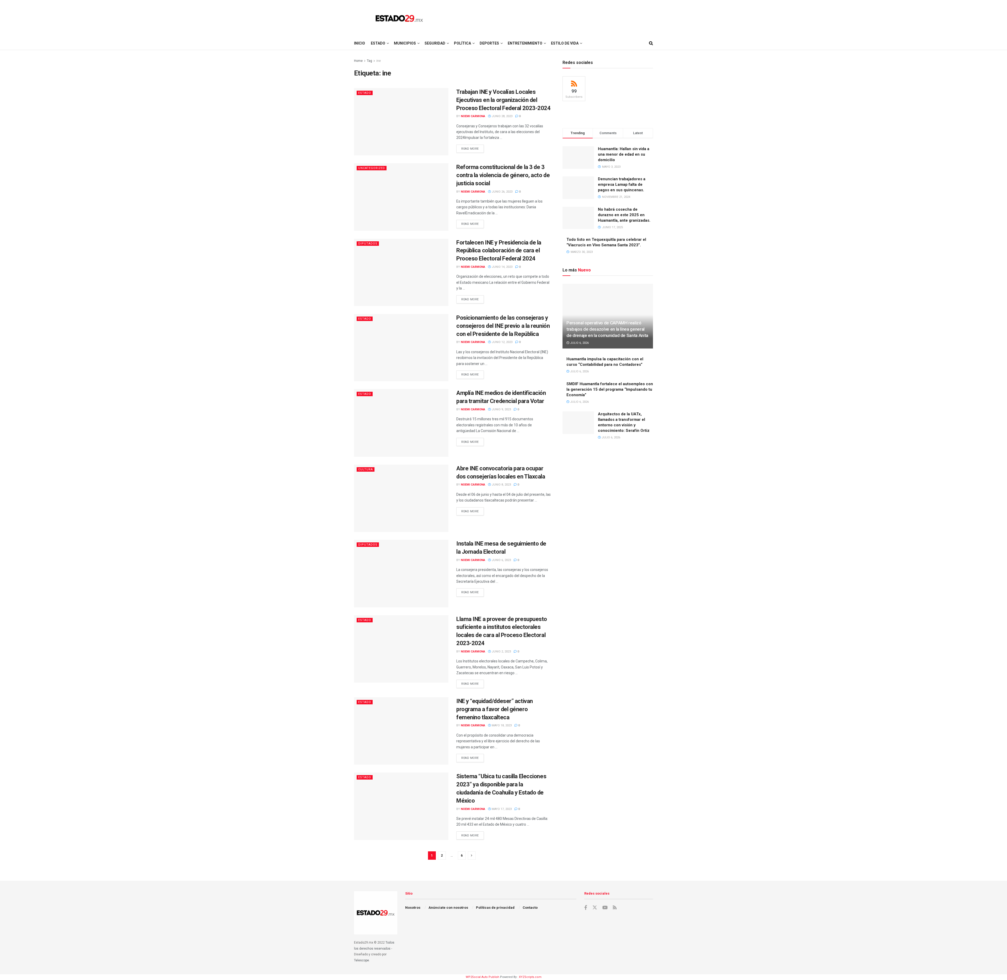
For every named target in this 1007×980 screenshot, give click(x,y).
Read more (472, 148)
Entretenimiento (525, 43)
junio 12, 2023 (501, 342)
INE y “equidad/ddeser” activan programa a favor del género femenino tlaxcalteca (494, 709)
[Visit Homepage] (399, 18)
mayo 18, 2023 (501, 725)
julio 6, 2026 (579, 343)
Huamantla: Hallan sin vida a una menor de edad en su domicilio (623, 154)
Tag (369, 61)
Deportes (489, 43)
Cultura (365, 469)
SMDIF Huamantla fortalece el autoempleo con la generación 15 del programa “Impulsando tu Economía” (609, 389)
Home (358, 61)
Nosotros (412, 908)
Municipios (405, 43)
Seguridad (435, 43)
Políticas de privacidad (495, 908)
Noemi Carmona (473, 116)
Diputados (367, 243)
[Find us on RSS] (615, 908)
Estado (378, 43)
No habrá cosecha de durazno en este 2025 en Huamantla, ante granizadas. (624, 215)
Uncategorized (371, 168)
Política (462, 43)
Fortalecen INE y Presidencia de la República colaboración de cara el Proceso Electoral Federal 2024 (498, 250)
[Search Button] (651, 43)
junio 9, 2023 (501, 409)
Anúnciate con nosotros (448, 908)
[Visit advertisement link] (608, 114)
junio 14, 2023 (501, 267)
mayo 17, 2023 (501, 809)
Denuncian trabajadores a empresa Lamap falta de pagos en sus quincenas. (621, 184)
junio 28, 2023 (501, 116)
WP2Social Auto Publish (482, 977)
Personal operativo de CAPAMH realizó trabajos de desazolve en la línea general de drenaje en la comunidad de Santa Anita (607, 329)
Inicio (359, 43)
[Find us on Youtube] (605, 908)
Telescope (361, 960)
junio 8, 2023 (501, 484)
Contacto (530, 908)
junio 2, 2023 (501, 651)
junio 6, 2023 (501, 560)
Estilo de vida (565, 43)
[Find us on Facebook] (585, 908)
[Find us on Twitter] (594, 908)
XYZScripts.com (530, 977)
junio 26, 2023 (501, 191)
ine (378, 61)
